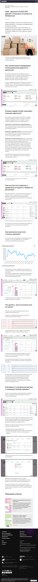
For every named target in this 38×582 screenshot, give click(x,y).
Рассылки (4, 542)
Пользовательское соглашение (25, 543)
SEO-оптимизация (6, 533)
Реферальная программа (26, 536)
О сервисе (4, 531)
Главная (8, 5)
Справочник (5, 536)
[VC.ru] (3, 572)
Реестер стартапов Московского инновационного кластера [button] (25, 551)
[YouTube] (5, 572)
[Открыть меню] (36, 1)
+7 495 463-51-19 (24, 568)
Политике (18, 578)
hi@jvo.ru (21, 568)
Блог (12, 5)
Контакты (22, 533)
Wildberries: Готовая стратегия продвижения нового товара (19, 516)
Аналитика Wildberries (7, 534)
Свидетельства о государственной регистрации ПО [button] (28, 545)
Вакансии (22, 531)
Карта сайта (22, 540)
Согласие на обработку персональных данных (27, 547)
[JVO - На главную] (4, 1)
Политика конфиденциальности (25, 548)
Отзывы (4, 544)
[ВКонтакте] (11, 572)
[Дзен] (7, 572)
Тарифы (21, 542)
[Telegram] (9, 572)
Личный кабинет (6, 538)
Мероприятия (23, 534)
